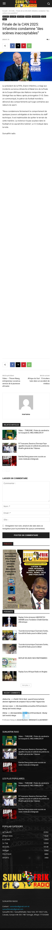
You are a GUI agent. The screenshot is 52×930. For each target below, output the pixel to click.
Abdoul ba (6, 699)
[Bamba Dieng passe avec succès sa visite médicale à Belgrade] (9, 461)
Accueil (4, 11)
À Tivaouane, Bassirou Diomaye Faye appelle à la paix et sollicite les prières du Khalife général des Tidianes (34, 446)
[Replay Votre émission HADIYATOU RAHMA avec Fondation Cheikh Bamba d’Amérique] (9, 622)
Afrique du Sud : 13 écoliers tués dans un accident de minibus (39, 381)
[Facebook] (12, 45)
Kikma (4, 713)
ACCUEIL (12, 11)
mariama (26, 414)
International (36, 16)
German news (7, 706)
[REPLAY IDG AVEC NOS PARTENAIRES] (9, 662)
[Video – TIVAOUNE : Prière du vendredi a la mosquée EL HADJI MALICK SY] (9, 435)
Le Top (43, 16)
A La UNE (13, 16)
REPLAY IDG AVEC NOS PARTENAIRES (33, 658)
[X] (18, 45)
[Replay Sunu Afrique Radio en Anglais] (9, 676)
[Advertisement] (26, 245)
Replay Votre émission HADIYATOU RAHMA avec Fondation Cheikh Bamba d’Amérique (33, 619)
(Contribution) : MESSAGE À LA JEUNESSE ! (32, 720)
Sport (4, 19)
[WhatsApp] (29, 45)
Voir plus (25, 685)
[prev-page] (3, 469)
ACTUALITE (21, 16)
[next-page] (7, 469)
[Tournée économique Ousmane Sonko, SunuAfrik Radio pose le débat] (9, 649)
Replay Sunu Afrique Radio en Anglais (33, 672)
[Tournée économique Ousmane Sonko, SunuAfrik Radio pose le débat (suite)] (9, 635)
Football (28, 16)
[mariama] (26, 402)
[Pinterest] (23, 45)
